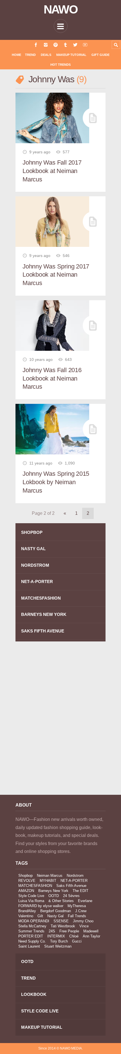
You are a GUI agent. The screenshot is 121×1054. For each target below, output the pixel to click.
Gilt (40, 916)
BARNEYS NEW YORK (43, 614)
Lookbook (33, 994)
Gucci (77, 941)
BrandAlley (27, 911)
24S (52, 931)
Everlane (85, 901)
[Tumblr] (65, 45)
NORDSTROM (35, 565)
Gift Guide (100, 54)
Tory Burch (59, 941)
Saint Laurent (29, 946)
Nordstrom (75, 875)
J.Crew (80, 911)
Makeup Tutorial (71, 54)
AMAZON (26, 891)
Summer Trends (31, 931)
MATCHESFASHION (41, 598)
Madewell (90, 931)
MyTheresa (77, 906)
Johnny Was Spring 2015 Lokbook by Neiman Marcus (56, 482)
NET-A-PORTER (37, 581)
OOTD (53, 896)
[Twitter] (75, 45)
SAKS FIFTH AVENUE (42, 631)
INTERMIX (56, 936)
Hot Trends (60, 64)
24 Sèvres (71, 896)
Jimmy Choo (83, 921)
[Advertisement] (60, 722)
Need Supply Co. (32, 941)
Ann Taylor (91, 936)
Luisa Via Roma (31, 901)
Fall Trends (77, 916)
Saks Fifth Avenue (71, 885)
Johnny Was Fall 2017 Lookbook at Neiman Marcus (52, 171)
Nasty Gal (55, 916)
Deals (46, 54)
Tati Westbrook (63, 926)
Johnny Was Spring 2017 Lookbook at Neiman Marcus (56, 274)
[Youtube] (85, 45)
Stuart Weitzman (57, 946)
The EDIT (80, 891)
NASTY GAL (33, 548)
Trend (30, 54)
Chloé (74, 936)
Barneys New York (53, 891)
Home (16, 54)
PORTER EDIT (30, 936)
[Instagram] (46, 45)
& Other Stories (61, 901)
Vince (84, 926)
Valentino (25, 916)
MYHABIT (48, 880)
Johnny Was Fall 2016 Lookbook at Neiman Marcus (52, 378)
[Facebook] (36, 45)
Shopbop (25, 875)
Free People (69, 931)
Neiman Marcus (49, 875)
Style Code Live (31, 896)
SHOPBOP (31, 532)
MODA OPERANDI (33, 921)
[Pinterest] (55, 45)
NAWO (61, 9)
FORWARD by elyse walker (40, 906)
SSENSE (61, 921)
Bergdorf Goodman (55, 911)
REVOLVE (26, 880)
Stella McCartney (32, 926)
